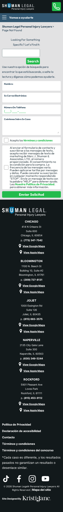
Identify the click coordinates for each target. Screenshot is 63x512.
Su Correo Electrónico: (15, 95)
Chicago (31, 221)
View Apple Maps (33, 252)
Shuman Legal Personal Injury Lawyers (27, 26)
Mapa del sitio (41, 489)
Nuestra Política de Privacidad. (35, 184)
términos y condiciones (37, 140)
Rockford (31, 379)
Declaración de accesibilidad (21, 431)
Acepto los (16, 140)
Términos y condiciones (18, 444)
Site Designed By (12, 498)
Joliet (31, 300)
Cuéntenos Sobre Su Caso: (17, 119)
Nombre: (8, 83)
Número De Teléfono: (15, 107)
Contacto (8, 437)
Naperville (31, 340)
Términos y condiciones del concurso (28, 450)
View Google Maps (34, 246)
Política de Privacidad (16, 424)
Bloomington (32, 261)
